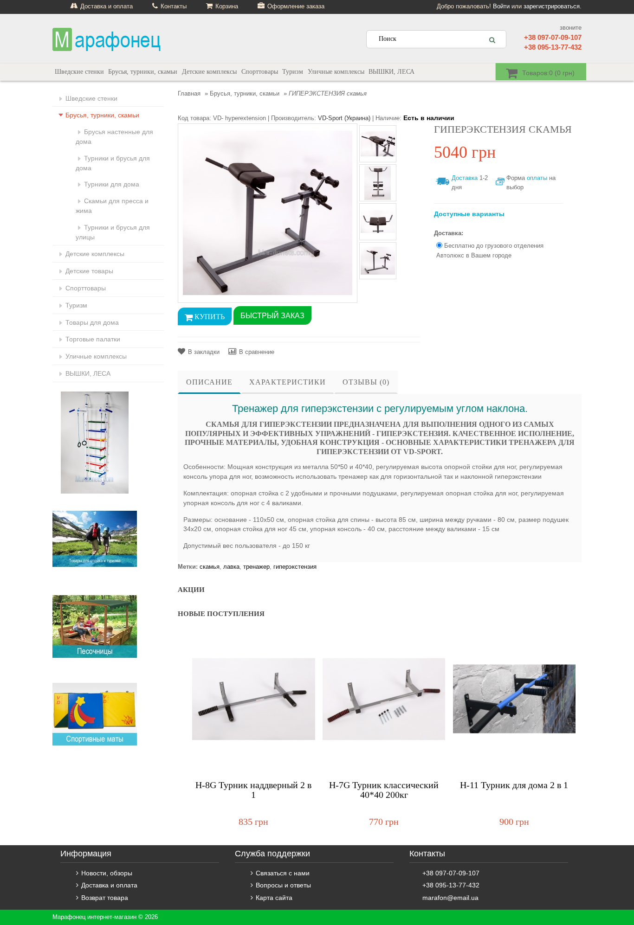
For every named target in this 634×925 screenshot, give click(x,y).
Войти (501, 6)
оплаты (537, 177)
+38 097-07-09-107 (553, 37)
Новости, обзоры (106, 873)
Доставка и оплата (109, 885)
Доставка (465, 177)
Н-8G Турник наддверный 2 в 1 (253, 790)
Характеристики (287, 382)
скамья (210, 566)
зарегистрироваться (552, 6)
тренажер (256, 566)
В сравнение (256, 351)
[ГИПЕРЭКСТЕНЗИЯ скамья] (267, 212)
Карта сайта (274, 897)
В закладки (204, 351)
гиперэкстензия (295, 566)
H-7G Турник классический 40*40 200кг (384, 790)
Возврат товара (104, 897)
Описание (209, 382)
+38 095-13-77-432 (553, 47)
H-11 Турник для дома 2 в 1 (514, 785)
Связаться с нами (283, 873)
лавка (231, 566)
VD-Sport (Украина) (344, 118)
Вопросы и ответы (283, 885)
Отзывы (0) (366, 382)
